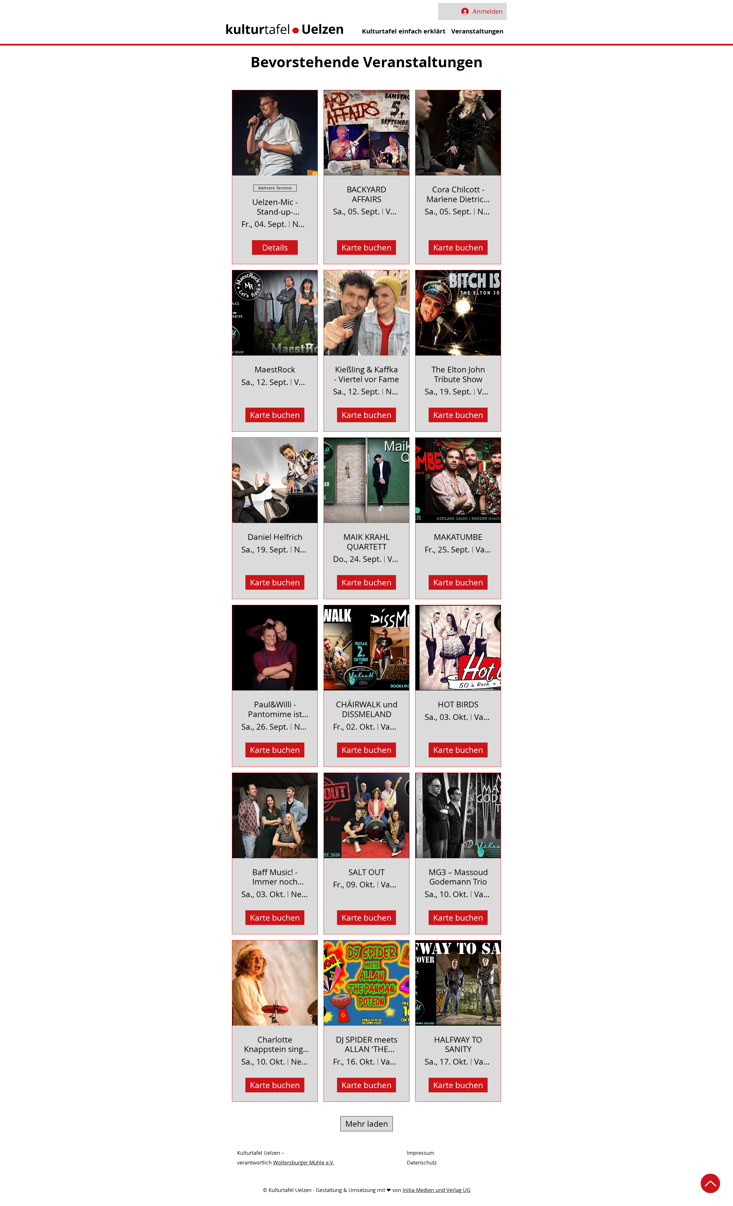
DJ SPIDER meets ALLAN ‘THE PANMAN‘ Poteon (366, 1044)
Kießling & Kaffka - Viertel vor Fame (366, 374)
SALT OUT (366, 872)
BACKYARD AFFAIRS (366, 194)
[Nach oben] (710, 1183)
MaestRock (275, 369)
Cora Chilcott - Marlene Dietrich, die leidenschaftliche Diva (458, 194)
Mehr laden (366, 1123)
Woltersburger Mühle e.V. (303, 1162)
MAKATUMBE (458, 537)
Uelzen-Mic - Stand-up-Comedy (275, 206)
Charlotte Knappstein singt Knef (275, 1044)
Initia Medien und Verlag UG (436, 1190)
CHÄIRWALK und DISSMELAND (366, 709)
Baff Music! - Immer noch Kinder (274, 877)
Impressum (420, 1152)
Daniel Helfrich (275, 537)
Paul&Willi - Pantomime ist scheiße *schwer (275, 709)
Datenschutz (422, 1162)
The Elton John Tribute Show (458, 374)
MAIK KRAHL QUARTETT (366, 541)
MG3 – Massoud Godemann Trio (458, 877)
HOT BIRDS (458, 704)
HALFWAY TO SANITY (458, 1044)
